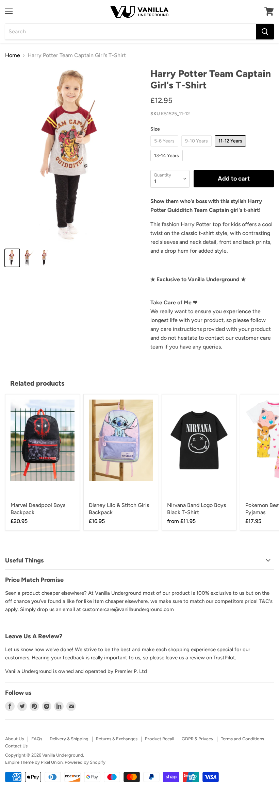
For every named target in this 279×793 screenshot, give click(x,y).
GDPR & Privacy (197, 738)
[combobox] (130, 31)
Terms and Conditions (242, 738)
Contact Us (16, 745)
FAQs (36, 738)
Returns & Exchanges (116, 738)
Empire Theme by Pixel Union (34, 762)
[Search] (265, 31)
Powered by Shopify (85, 762)
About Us (14, 738)
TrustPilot (224, 658)
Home (12, 55)
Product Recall (159, 738)
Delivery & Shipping (69, 738)
